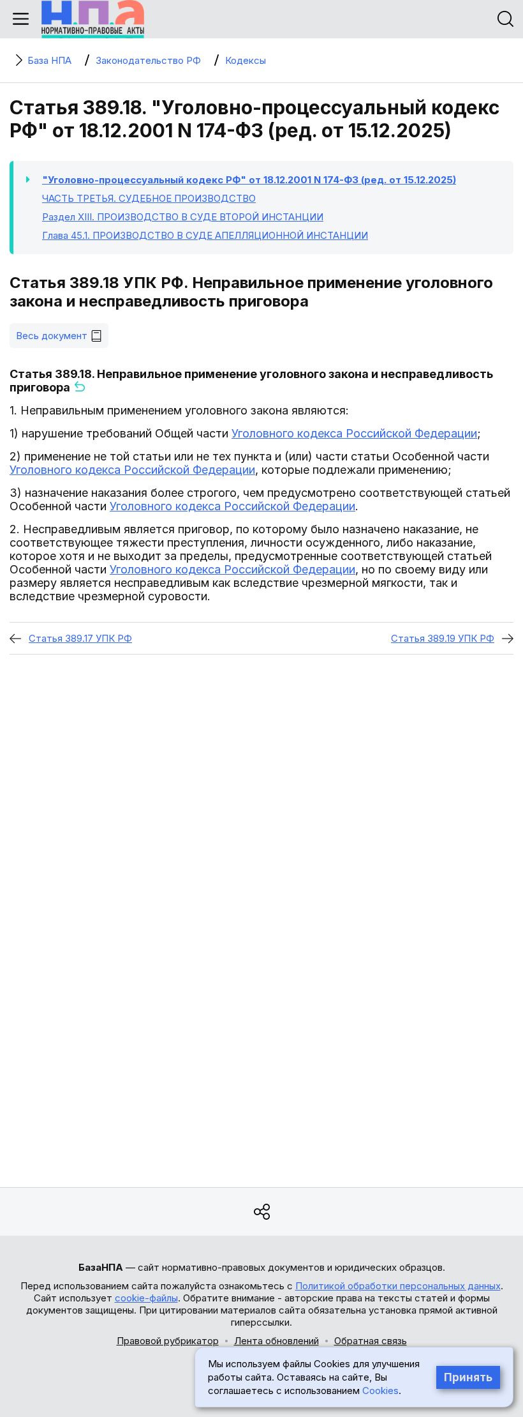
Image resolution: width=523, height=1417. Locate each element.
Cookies (380, 1390)
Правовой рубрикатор (168, 1341)
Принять (468, 1377)
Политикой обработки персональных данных (398, 1286)
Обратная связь (370, 1341)
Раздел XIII (182, 217)
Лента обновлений (276, 1341)
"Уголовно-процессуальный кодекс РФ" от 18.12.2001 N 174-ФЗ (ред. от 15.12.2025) (249, 180)
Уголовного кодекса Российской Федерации (354, 433)
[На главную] (92, 19)
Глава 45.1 (205, 235)
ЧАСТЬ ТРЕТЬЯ (149, 198)
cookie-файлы (146, 1298)
